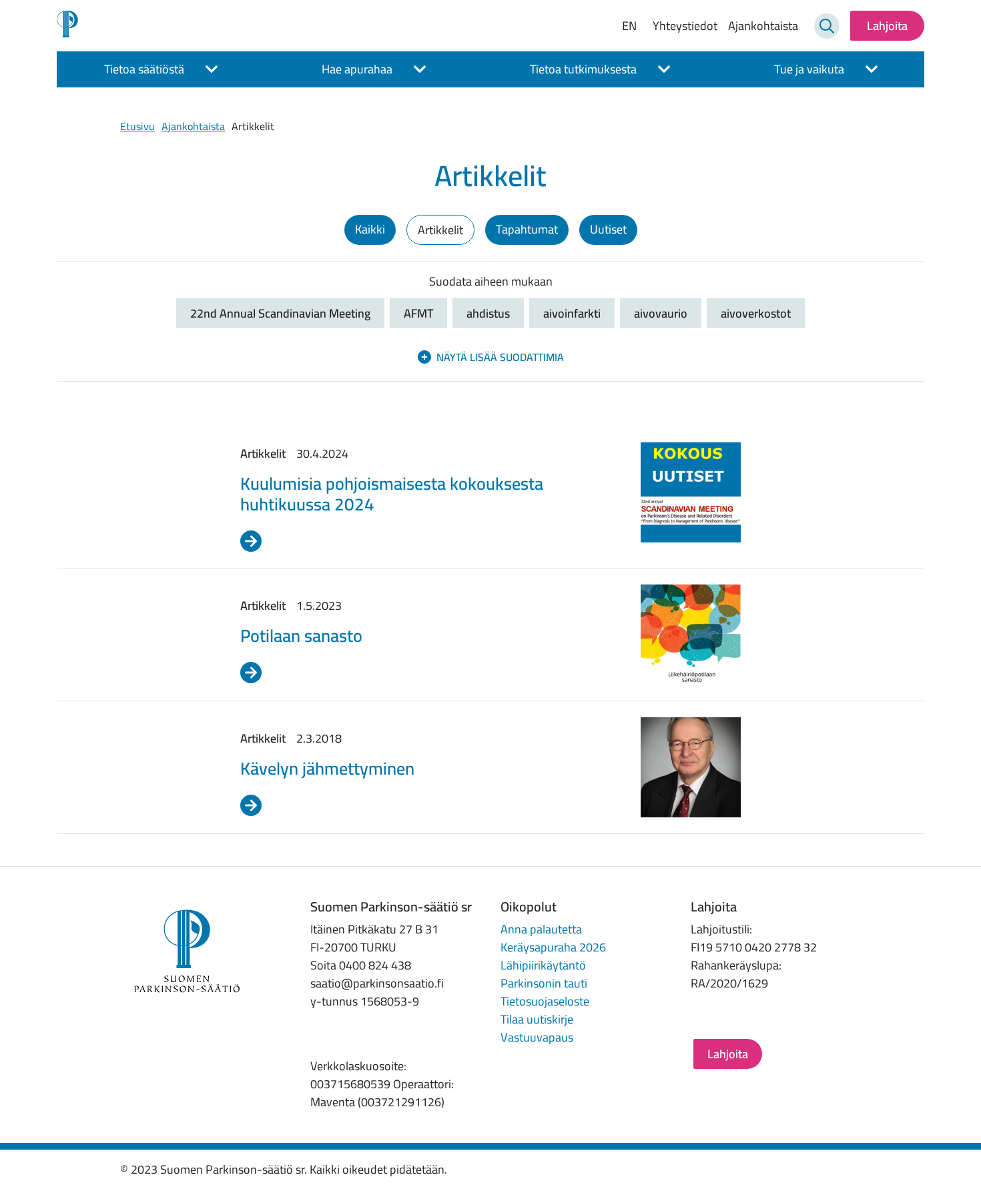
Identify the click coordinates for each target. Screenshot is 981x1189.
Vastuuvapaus (537, 1037)
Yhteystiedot (685, 26)
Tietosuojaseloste (545, 1001)
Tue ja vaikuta (809, 69)
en (629, 26)
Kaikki (370, 229)
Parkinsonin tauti (544, 983)
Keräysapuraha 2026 (553, 947)
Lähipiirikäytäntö (543, 965)
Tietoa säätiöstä (144, 69)
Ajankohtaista (763, 26)
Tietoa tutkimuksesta (583, 69)
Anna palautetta (541, 929)
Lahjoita (887, 26)
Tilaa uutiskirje (537, 1019)
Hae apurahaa (357, 69)
